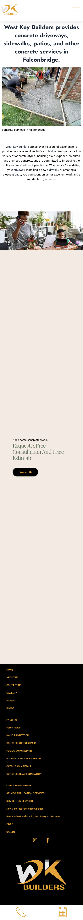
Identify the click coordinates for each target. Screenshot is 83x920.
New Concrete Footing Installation (24, 808)
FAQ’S (9, 824)
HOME (9, 669)
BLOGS (10, 708)
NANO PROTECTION (17, 735)
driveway (19, 170)
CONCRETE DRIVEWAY (18, 785)
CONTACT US (13, 685)
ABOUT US (12, 677)
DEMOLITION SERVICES (19, 801)
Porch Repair (13, 727)
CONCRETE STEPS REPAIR (21, 743)
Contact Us (25, 472)
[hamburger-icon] (74, 8)
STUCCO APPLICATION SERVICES (25, 793)
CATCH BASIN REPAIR (18, 766)
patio (18, 174)
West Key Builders (17, 146)
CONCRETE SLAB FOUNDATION (24, 773)
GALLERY (11, 692)
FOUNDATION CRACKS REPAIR (23, 758)
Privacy (10, 700)
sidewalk (52, 170)
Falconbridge (47, 151)
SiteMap (10, 831)
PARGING (11, 719)
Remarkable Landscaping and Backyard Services (33, 816)
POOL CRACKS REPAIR (19, 750)
